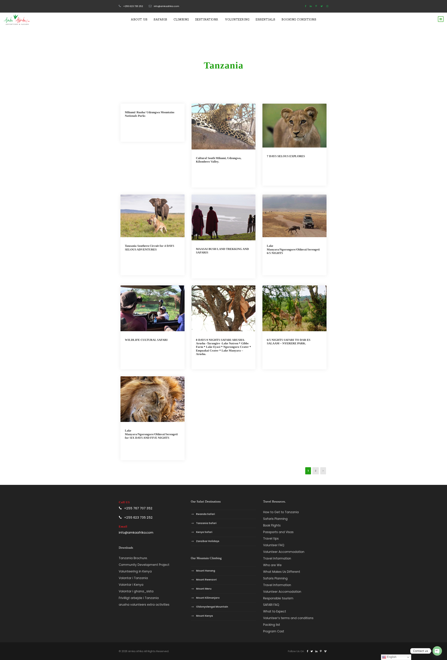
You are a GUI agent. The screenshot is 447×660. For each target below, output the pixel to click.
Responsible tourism (278, 598)
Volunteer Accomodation (282, 592)
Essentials (265, 19)
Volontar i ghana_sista (136, 591)
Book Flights (272, 525)
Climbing (181, 19)
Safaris (160, 19)
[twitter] (322, 6)
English (391, 656)
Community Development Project (144, 565)
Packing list (271, 625)
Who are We (272, 565)
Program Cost (273, 631)
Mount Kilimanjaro (208, 598)
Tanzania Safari (206, 523)
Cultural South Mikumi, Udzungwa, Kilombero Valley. (218, 159)
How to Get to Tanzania (281, 512)
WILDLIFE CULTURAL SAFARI (146, 340)
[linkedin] (311, 6)
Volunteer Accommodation (283, 552)
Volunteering (237, 19)
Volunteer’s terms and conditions (288, 618)
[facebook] (305, 6)
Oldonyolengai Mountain (212, 606)
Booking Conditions (298, 19)
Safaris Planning (275, 519)
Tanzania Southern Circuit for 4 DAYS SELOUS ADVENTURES (149, 247)
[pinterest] (316, 6)
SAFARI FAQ (271, 605)
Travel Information (277, 558)
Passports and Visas (278, 532)
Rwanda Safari (205, 514)
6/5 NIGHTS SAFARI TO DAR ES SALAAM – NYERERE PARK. (288, 341)
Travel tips (271, 538)
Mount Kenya (204, 616)
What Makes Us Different (281, 572)
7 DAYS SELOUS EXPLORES (286, 156)
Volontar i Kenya (131, 585)
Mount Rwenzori (206, 580)
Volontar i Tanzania (133, 578)
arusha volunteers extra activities (144, 604)
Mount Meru (203, 588)
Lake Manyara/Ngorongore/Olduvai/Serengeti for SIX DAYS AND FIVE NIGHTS (151, 434)
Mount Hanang (205, 570)
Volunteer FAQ (273, 545)
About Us (139, 19)
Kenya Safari (204, 532)
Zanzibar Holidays (207, 541)
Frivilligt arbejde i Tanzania (139, 598)
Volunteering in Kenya (135, 571)
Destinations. (207, 19)
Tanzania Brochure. (133, 558)
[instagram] (327, 6)
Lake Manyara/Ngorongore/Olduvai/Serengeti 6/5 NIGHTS (293, 249)
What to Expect (274, 611)
